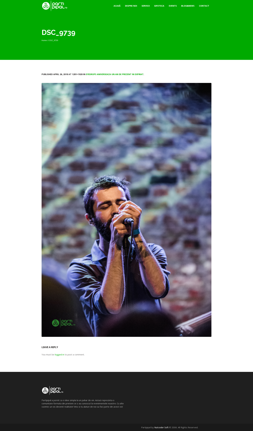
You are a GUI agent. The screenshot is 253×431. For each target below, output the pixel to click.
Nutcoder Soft (161, 427)
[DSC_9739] (126, 210)
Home (44, 40)
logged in (59, 354)
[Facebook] (203, 427)
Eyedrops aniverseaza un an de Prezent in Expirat (114, 74)
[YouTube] (206, 427)
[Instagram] (209, 427)
